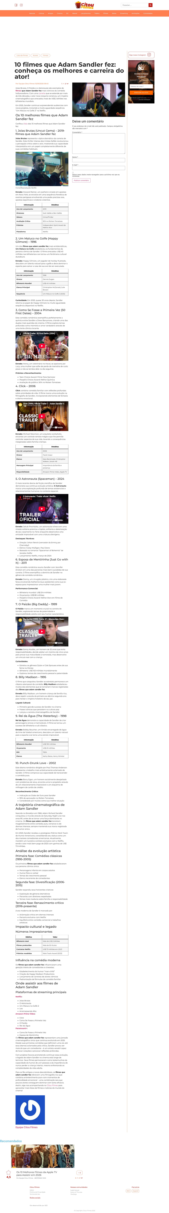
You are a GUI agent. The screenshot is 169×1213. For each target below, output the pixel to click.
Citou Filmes (52, 1085)
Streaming (124, 13)
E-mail (75, 165)
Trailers (96, 13)
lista (25, 124)
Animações (135, 13)
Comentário (77, 132)
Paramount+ (21, 1028)
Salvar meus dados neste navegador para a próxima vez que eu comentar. (96, 175)
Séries (114, 13)
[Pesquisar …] (135, 5)
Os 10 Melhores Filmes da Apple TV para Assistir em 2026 (36, 1173)
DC (67, 13)
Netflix (19, 997)
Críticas (41, 13)
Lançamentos (86, 13)
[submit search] (150, 5)
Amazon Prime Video (25, 1014)
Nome (75, 157)
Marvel (74, 13)
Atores (35, 55)
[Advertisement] (84, 31)
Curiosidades (147, 13)
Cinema (59, 13)
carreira (42, 93)
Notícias (32, 13)
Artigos (50, 13)
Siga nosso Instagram (137, 55)
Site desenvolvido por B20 (38, 1205)
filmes (18, 91)
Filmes (105, 13)
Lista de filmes (22, 55)
